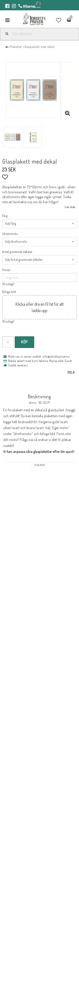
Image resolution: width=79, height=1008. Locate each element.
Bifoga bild (9, 292)
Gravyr (6, 270)
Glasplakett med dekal (40, 47)
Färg (4, 216)
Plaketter (16, 47)
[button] (58, 20)
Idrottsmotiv (10, 234)
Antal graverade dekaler (17, 252)
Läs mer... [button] (71, 207)
